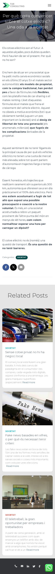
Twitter (34, 566)
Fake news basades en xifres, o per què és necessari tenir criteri (26, 439)
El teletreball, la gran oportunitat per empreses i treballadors (25, 523)
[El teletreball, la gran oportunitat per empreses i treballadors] (27, 492)
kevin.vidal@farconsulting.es (22, 566)
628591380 (16, 566)
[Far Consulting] (15, 5)
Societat (21, 257)
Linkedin (28, 566)
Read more (28, 382)
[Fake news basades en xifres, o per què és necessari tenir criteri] (27, 408)
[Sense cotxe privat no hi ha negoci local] (27, 325)
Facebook (39, 566)
